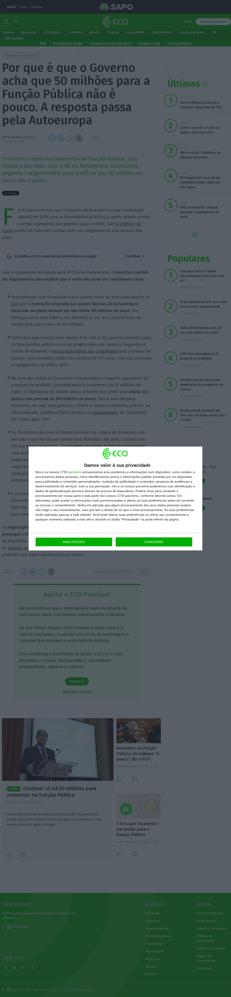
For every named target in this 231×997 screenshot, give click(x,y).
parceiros (74, 472)
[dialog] (115, 498)
